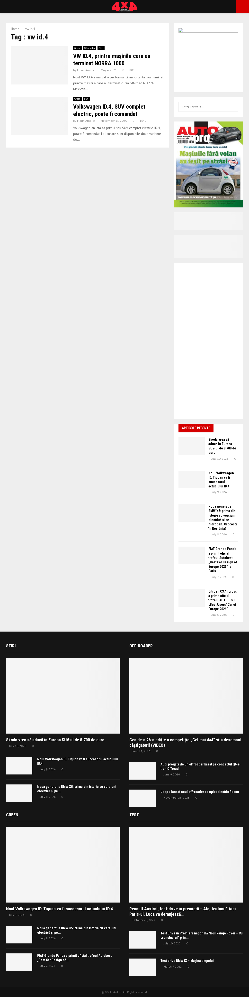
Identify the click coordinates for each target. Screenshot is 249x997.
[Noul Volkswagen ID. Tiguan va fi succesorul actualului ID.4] (191, 479)
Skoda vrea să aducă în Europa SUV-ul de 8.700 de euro (55, 739)
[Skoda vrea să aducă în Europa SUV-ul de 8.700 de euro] (191, 446)
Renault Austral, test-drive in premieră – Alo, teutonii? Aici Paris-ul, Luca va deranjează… (182, 911)
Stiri (101, 48)
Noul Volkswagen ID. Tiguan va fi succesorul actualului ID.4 (59, 908)
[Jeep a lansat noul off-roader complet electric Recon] (142, 798)
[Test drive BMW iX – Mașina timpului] (142, 967)
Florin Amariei (86, 70)
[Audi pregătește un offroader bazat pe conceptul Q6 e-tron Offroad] (142, 771)
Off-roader (89, 48)
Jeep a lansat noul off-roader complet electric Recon (199, 792)
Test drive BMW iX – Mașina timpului (187, 961)
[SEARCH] (233, 107)
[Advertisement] (208, 341)
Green (77, 48)
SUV (86, 98)
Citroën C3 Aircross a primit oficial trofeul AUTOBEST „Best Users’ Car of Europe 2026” (222, 600)
